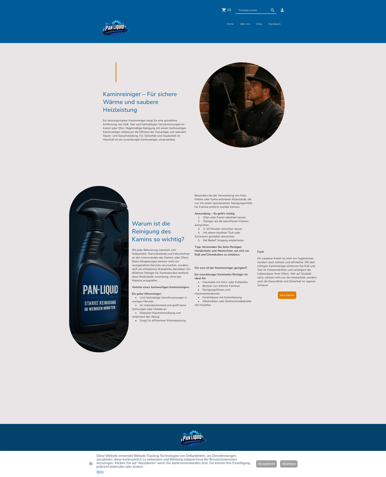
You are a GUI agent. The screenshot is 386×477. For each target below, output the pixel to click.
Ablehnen (289, 464)
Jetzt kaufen (287, 295)
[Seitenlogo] (115, 28)
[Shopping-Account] (282, 10)
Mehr (100, 472)
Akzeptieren (266, 464)
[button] (272, 10)
